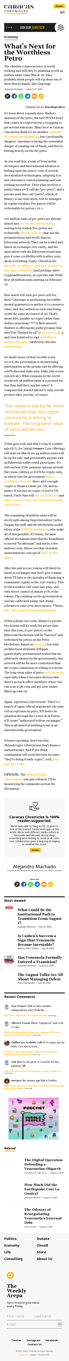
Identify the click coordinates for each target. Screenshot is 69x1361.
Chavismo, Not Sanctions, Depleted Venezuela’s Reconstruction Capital (31, 1053)
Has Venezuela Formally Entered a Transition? (40, 960)
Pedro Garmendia (26, 983)
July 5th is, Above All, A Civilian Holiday (25, 1015)
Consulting (13, 1258)
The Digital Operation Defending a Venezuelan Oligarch (43, 1164)
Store (41, 1252)
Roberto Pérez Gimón (28, 948)
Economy (11, 37)
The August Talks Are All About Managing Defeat (40, 977)
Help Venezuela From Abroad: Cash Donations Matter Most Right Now (34, 1087)
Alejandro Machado (13, 89)
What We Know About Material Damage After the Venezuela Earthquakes (32, 1033)
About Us (44, 1258)
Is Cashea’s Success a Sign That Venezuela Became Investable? (37, 940)
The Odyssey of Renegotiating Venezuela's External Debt (42, 1216)
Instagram (33, 1340)
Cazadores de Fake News (35, 1173)
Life (7, 1252)
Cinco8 (42, 1245)
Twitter (16, 1340)
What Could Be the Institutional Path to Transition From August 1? (40, 916)
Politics (10, 1238)
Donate (59, 6)
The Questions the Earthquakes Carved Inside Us (32, 1071)
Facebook (52, 1340)
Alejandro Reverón (27, 926)
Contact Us (34, 1344)
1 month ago (36, 1035)
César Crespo (30, 1226)
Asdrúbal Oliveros (32, 1197)
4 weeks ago (52, 1016)
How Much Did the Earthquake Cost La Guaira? (41, 1189)
